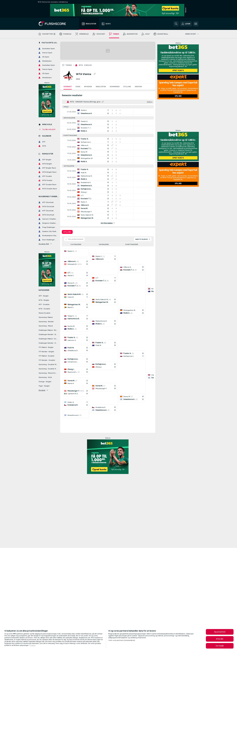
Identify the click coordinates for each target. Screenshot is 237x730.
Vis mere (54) (44, 244)
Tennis (68, 65)
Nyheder (88, 87)
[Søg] (176, 24)
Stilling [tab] (67, 232)
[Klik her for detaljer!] (108, 112)
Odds (78, 87)
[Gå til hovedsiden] (54, 24)
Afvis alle (219, 639)
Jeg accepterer (220, 632)
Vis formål (220, 646)
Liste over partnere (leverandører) (121, 640)
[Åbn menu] (196, 24)
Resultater (101, 87)
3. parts (32, 645)
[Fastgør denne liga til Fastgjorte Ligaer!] (94, 74)
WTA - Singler (85, 65)
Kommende (115, 87)
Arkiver (138, 87)
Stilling (127, 87)
